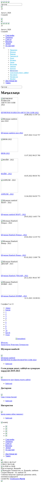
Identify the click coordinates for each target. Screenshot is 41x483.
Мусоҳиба (13, 64)
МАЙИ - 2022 (6, 174)
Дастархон (13, 75)
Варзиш (8, 42)
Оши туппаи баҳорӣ (9, 397)
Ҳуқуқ (12, 58)
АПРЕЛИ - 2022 (7, 194)
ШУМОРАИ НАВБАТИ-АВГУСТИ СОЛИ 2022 (20, 113)
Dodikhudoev (17, 479)
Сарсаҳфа (9, 35)
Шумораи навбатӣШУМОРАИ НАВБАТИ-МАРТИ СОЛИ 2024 (18, 359)
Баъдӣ (7, 333)
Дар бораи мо (11, 81)
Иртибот (13, 79)
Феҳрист (9, 48)
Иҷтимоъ (13, 60)
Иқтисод (13, 52)
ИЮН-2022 (5, 153)
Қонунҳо (13, 68)
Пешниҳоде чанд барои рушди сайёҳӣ (16, 380)
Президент (13, 50)
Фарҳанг (13, 54)
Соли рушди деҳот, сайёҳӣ (19, 73)
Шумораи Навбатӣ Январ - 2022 (13, 255)
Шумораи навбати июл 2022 (12, 133)
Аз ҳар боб (9, 46)
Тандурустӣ (14, 56)
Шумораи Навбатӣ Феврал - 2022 (14, 235)
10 (6, 331)
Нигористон (14, 77)
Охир (7, 335)
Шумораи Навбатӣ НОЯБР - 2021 (14, 296)
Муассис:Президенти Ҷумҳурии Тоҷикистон (14, 344)
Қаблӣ (7, 310)
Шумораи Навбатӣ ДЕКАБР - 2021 (14, 276)
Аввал (7, 308)
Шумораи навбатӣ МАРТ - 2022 (13, 214)
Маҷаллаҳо (14, 70)
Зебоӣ (8, 44)
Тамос (8, 83)
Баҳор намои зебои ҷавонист (12, 414)
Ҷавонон (13, 66)
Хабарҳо (9, 37)
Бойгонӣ (8, 364)
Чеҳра (12, 62)
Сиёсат (8, 40)
